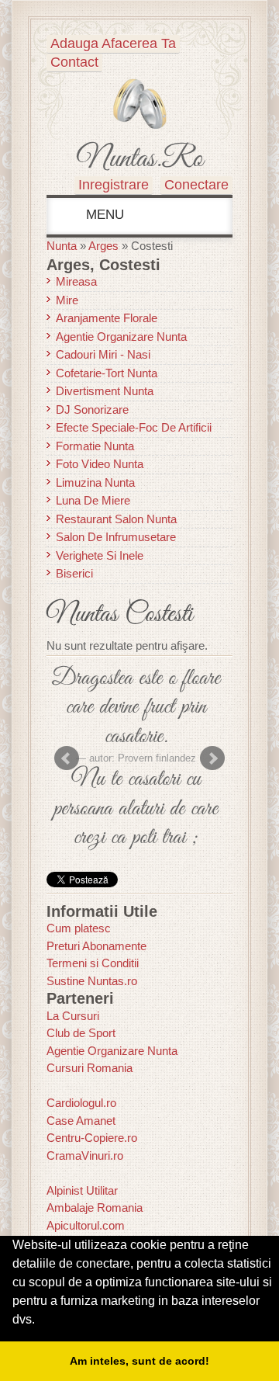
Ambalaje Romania (94, 1207)
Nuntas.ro (140, 159)
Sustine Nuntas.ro (91, 980)
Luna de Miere (93, 500)
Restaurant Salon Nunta (116, 519)
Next (212, 758)
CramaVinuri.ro (84, 1155)
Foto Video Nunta (99, 463)
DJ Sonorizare (92, 409)
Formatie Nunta (95, 446)
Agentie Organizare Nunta (121, 336)
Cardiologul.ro (81, 1102)
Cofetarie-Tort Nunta (106, 373)
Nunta (61, 245)
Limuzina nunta (95, 482)
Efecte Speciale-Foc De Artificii (134, 427)
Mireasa (76, 281)
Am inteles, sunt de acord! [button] (139, 1361)
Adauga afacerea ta (113, 43)
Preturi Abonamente (96, 945)
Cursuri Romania (89, 1067)
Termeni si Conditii (92, 963)
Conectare (196, 185)
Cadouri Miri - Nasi (103, 354)
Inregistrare (113, 185)
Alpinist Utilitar (82, 1190)
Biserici (74, 573)
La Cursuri (72, 1015)
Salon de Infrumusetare (116, 536)
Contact (74, 62)
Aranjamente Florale (106, 317)
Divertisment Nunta (104, 390)
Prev (66, 758)
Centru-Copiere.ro (91, 1137)
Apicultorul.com (85, 1225)
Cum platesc (78, 928)
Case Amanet (80, 1120)
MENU (103, 214)
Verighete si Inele (99, 555)
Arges (103, 245)
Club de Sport (80, 1032)
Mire (67, 300)
